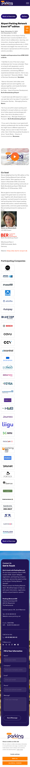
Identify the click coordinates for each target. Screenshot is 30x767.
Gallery (24, 16)
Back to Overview (9, 16)
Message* (7, 695)
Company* (7, 665)
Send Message (12, 718)
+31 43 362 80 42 (11, 637)
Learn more (20, 749)
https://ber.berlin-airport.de (17, 251)
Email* (6, 675)
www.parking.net (14, 616)
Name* (6, 655)
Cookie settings (15, 754)
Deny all (15, 758)
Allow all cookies (15, 763)
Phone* (6, 685)
